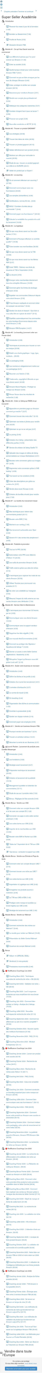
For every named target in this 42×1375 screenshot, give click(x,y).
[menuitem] (1, 5)
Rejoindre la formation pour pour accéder (21, 1368)
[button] (1, 2)
